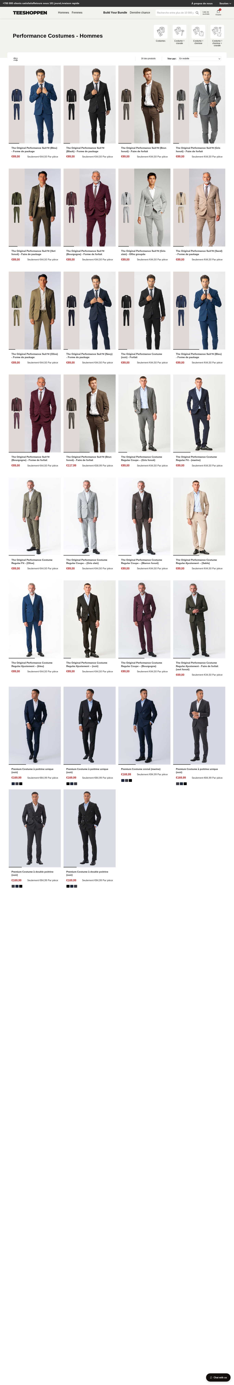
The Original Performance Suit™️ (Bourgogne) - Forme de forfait (85, 253)
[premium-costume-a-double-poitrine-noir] (130, 780)
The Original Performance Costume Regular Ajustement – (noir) (86, 664)
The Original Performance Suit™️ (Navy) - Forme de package (89, 356)
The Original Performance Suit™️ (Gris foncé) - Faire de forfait (198, 150)
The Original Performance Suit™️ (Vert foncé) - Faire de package (33, 253)
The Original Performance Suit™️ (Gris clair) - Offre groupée (143, 253)
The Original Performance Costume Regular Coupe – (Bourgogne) (141, 664)
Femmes (77, 12)
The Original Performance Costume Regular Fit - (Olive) (31, 561)
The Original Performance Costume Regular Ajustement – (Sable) (196, 561)
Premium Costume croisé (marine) (141, 769)
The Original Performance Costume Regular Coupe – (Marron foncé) (141, 561)
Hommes (63, 12)
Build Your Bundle (115, 12)
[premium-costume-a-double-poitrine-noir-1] (126, 780)
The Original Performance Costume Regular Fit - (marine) (196, 458)
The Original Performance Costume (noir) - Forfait (141, 356)
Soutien (224, 3)
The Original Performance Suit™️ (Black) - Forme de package (85, 150)
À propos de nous (202, 3)
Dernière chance (140, 12)
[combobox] (175, 13)
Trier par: (171, 59)
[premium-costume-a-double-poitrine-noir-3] (20, 783)
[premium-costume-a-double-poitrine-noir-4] (17, 783)
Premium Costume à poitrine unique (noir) (32, 771)
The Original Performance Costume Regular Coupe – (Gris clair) (86, 561)
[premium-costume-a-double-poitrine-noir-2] (123, 780)
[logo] (30, 13)
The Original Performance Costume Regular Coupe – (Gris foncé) (141, 458)
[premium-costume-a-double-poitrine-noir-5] (13, 783)
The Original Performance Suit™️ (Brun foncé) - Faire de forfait (143, 150)
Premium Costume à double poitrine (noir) (32, 873)
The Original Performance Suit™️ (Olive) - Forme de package (34, 356)
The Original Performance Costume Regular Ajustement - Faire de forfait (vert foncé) (197, 666)
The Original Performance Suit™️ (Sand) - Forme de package (199, 253)
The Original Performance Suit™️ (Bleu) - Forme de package (34, 150)
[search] (197, 13)
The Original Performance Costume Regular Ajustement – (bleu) (31, 664)
